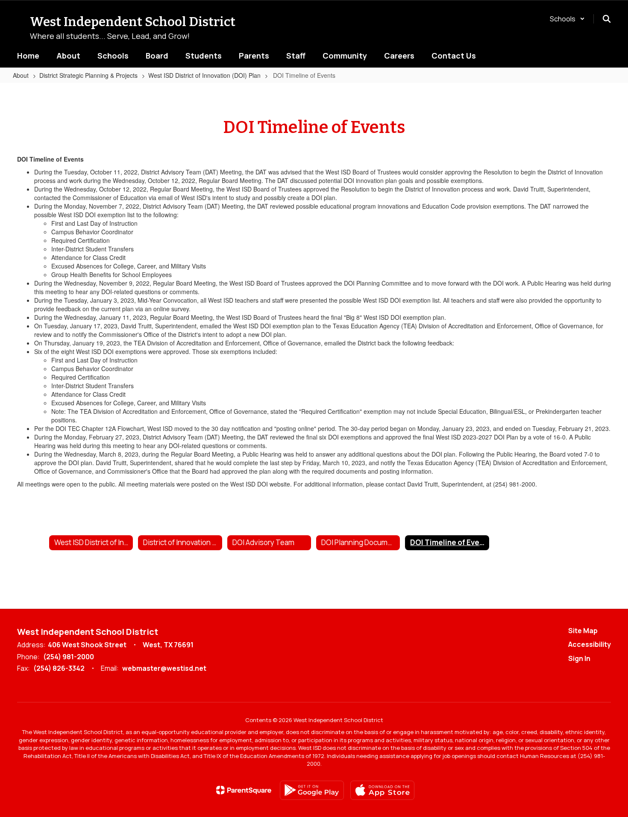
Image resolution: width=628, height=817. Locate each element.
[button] (567, 19)
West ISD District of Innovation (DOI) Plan (204, 75)
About (21, 75)
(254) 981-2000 (68, 656)
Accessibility (589, 644)
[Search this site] (606, 19)
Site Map (583, 630)
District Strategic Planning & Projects (88, 75)
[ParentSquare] (243, 790)
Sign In (579, 658)
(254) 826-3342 (59, 668)
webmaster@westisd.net (164, 668)
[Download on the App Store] (382, 790)
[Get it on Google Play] (312, 790)
